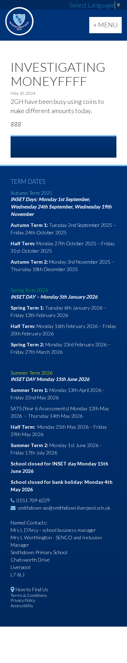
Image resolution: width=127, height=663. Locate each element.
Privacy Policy (23, 600)
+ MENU (107, 26)
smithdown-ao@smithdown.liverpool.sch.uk (64, 508)
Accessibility (22, 605)
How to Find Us (32, 589)
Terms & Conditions (29, 595)
